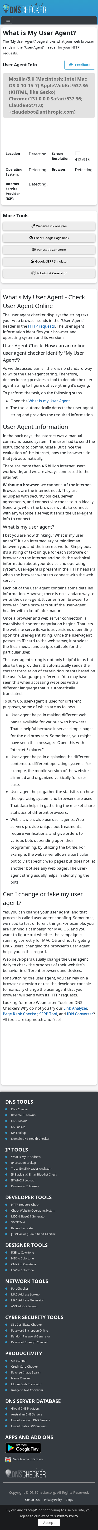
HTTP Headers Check (25, 1205)
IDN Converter (80, 1013)
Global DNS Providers (25, 1409)
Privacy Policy (67, 1516)
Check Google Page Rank (51, 238)
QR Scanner (19, 1361)
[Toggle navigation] (8, 20)
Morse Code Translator (26, 1384)
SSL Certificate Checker (26, 1325)
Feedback (83, 64)
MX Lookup (18, 1133)
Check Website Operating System (33, 1211)
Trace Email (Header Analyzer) (31, 1169)
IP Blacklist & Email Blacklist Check (34, 1174)
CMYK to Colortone (23, 1264)
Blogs (69, 1500)
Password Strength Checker (29, 1342)
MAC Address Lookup (25, 1294)
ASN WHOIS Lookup (24, 1306)
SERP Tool (48, 1013)
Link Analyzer (75, 1008)
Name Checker (21, 1378)
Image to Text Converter (27, 1390)
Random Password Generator (30, 1336)
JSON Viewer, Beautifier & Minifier (33, 1234)
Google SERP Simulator (51, 261)
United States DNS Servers (29, 1426)
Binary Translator (22, 1228)
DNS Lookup (19, 1121)
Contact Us (32, 1500)
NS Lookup (18, 1127)
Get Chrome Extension (28, 1459)
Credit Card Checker (24, 1367)
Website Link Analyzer (51, 226)
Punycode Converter (51, 249)
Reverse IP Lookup (23, 1115)
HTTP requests (41, 326)
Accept (49, 1522)
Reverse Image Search (26, 1372)
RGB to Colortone (22, 1252)
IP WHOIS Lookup (22, 1180)
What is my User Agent (49, 400)
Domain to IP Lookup (25, 1186)
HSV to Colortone (22, 1270)
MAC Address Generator (27, 1300)
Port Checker (19, 1289)
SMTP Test (18, 1222)
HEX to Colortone (22, 1258)
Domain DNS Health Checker (30, 1139)
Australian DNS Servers (26, 1414)
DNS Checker (20, 1109)
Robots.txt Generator (51, 273)
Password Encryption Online (29, 1330)
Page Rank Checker (20, 1013)
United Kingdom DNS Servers (30, 1420)
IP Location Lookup (23, 1163)
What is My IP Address (26, 1157)
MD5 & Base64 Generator (28, 1216)
